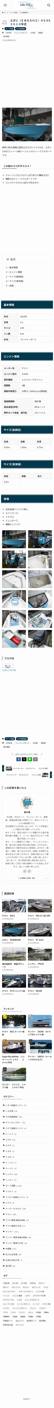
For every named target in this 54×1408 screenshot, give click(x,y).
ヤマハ (11, 1214)
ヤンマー (12, 1231)
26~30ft (24, 1283)
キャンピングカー (15, 1122)
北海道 (15, 1316)
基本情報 (13, 267)
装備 (11, 285)
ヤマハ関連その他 (15, 1225)
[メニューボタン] (5, 5)
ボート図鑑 (9, 29)
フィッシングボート (20, 33)
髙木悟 (27, 812)
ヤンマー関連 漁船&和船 (18, 1237)
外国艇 (30, 1316)
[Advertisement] (27, 72)
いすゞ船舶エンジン (16, 1105)
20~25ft (15, 1283)
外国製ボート (8, 1321)
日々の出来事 (13, 1254)
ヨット (30, 1312)
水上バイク (20, 1321)
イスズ (45, 1287)
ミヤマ (10, 1202)
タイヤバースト (8, 1300)
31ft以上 (33, 1283)
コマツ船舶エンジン (16, 1128)
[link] (24, 871)
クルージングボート (26, 1291)
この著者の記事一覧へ (27, 878)
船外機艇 (6, 36)
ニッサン (11, 1174)
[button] (18, 759)
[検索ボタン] (49, 5)
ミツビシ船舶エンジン (17, 1197)
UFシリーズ (36, 1287)
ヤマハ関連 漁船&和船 (17, 1220)
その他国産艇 (20, 29)
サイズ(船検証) (16, 276)
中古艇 (33, 33)
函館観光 (6, 1316)
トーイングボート (23, 1304)
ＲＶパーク (20, 1325)
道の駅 (10, 1265)
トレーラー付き (8, 1304)
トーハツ (11, 1162)
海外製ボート (31, 1321)
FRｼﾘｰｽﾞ (6, 1287)
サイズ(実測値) (16, 281)
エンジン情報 (15, 272)
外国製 (11, 1248)
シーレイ (11, 1134)
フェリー (33, 1308)
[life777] (27, 5)
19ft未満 (8, 33)
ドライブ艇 (46, 1304)
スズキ (10, 1139)
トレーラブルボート (32, 1300)
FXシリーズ (16, 1287)
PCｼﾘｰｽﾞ (26, 1287)
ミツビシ (11, 1191)
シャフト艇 (40, 1291)
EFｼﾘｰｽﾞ (42, 1283)
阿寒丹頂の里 (8, 1325)
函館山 (46, 1312)
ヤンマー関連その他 (16, 1243)
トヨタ (10, 1151)
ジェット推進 (17, 1295)
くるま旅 (11, 1111)
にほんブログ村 (9, 670)
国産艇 (40, 33)
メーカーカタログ (16, 1208)
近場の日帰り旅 (14, 1260)
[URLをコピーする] (35, 759)
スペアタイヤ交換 (39, 1295)
